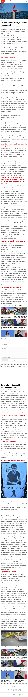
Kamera (5, 305)
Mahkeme (11, 305)
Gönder (4, 360)
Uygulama (20, 305)
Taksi (23, 646)
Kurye (13, 646)
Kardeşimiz (7, 646)
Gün (2, 646)
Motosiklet (18, 646)
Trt (15, 305)
